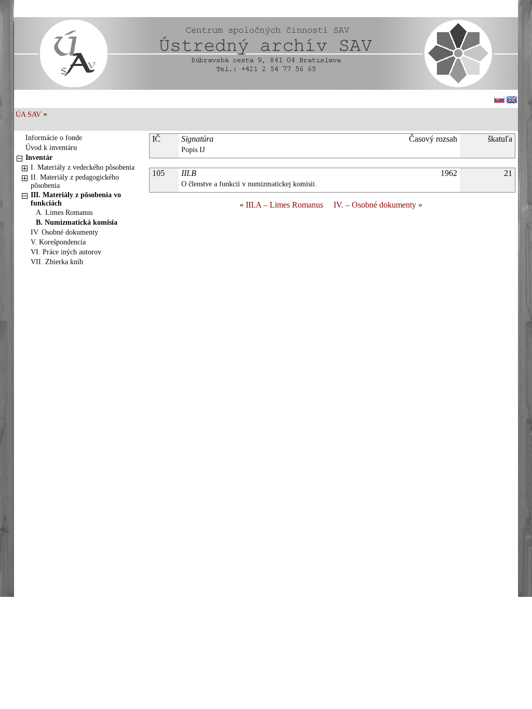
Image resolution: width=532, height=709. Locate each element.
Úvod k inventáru (51, 148)
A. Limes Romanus (64, 212)
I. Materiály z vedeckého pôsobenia (83, 167)
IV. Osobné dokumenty (64, 232)
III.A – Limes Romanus (284, 204)
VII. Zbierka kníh (57, 262)
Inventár (38, 157)
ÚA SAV (28, 114)
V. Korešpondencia (58, 242)
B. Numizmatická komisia (76, 222)
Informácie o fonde (53, 138)
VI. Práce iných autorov (66, 252)
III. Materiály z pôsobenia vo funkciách (76, 199)
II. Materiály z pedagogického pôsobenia (75, 181)
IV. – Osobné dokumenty (375, 204)
